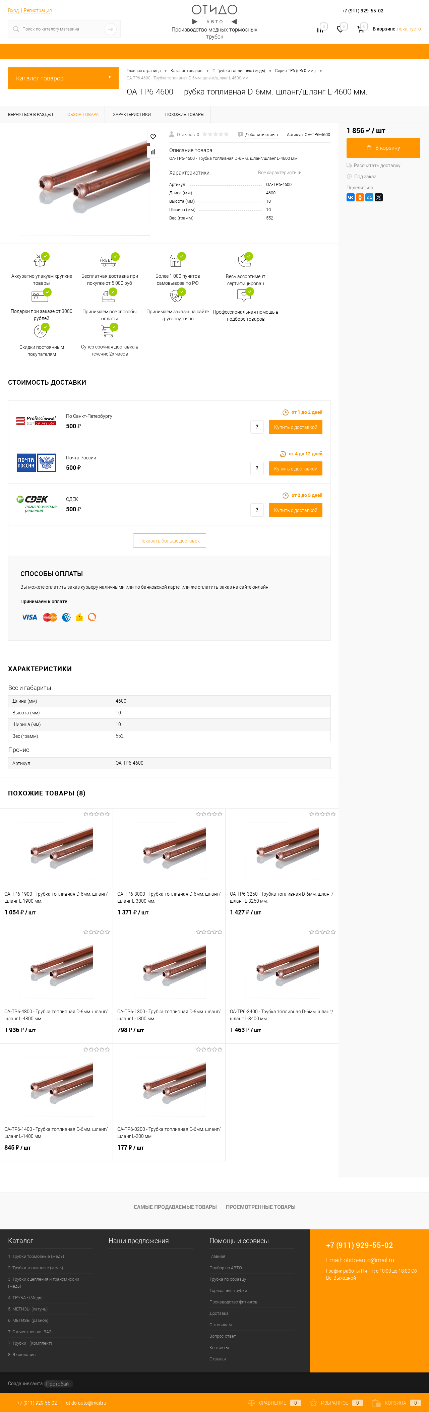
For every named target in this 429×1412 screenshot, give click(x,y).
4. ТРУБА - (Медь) (25, 1297)
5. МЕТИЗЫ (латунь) (28, 1308)
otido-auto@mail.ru (369, 1260)
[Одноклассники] (360, 197)
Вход (13, 10)
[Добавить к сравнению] (153, 152)
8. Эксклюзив (22, 1354)
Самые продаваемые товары (175, 1207)
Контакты (219, 1347)
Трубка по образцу (227, 1279)
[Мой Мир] (369, 197)
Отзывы (217, 1358)
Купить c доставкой (295, 427)
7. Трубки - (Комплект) (30, 1343)
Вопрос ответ (222, 1336)
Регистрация (38, 10)
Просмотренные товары (261, 1207)
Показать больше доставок (169, 540)
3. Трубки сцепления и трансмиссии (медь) (43, 1283)
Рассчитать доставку (377, 165)
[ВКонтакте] (351, 197)
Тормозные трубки (228, 1290)
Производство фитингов (233, 1301)
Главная (217, 1256)
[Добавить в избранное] (153, 137)
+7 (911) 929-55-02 (37, 1403)
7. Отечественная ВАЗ (30, 1331)
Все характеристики (280, 172)
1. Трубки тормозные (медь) (36, 1256)
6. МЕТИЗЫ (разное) (28, 1320)
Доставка (219, 1313)
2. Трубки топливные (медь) (35, 1267)
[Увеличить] (84, 183)
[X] (379, 197)
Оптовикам (220, 1324)
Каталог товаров (40, 78)
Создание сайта (26, 1383)
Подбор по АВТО (225, 1267)
